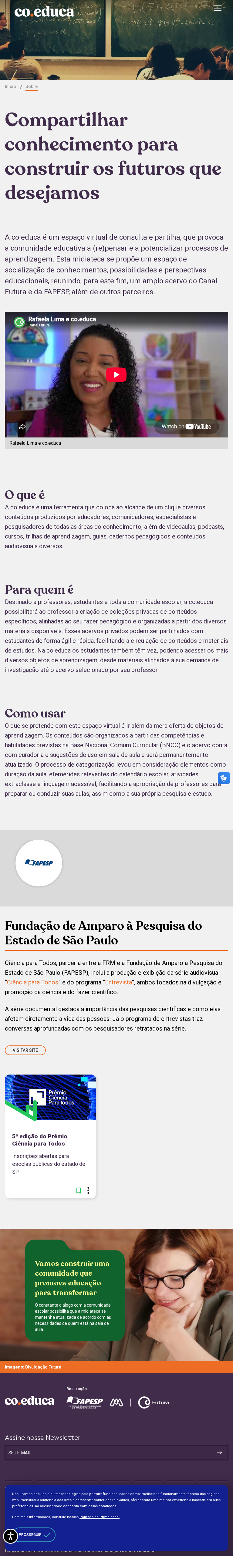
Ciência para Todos (32, 982)
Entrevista (118, 982)
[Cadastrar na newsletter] (219, 1452)
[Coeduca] (44, 11)
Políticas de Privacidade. (99, 1517)
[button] (78, 1190)
